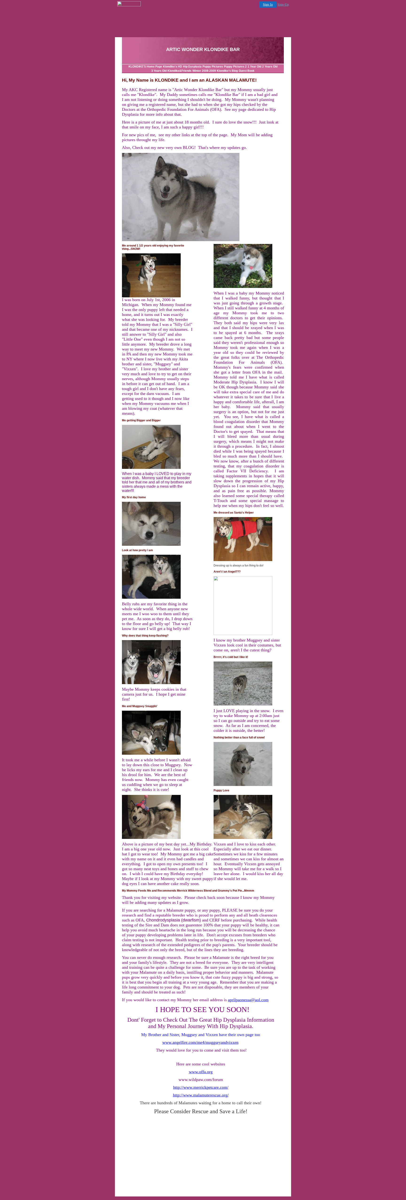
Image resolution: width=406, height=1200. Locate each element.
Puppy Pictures (213, 66)
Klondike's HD (172, 66)
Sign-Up (283, 4)
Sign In (268, 4)
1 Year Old (254, 66)
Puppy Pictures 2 (235, 66)
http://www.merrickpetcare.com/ (200, 1087)
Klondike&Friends (179, 70)
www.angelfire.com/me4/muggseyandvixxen (200, 1042)
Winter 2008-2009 (204, 70)
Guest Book (246, 70)
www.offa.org (201, 1071)
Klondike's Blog (227, 70)
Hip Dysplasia (192, 66)
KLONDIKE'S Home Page (145, 66)
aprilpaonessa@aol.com (248, 999)
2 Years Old (269, 66)
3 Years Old (159, 70)
